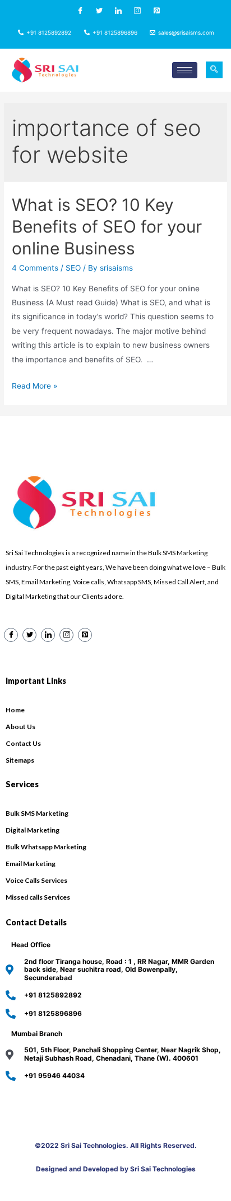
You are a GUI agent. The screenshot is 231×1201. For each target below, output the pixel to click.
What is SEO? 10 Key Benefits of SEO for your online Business (107, 226)
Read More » (34, 385)
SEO (73, 267)
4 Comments (35, 267)
